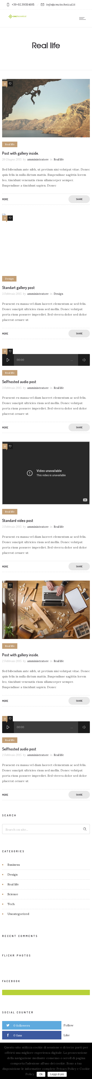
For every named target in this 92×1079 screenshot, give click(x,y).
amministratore (38, 159)
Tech (11, 904)
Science (12, 894)
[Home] (17, 18)
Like (67, 1035)
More (5, 199)
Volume (84, 360)
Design (12, 874)
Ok (41, 1074)
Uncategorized (18, 914)
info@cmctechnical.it (60, 4)
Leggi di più (57, 1074)
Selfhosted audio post (19, 381)
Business (13, 865)
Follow (68, 1025)
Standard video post (17, 520)
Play (8, 360)
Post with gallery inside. (20, 153)
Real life (13, 884)
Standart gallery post (18, 287)
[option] (46, 108)
